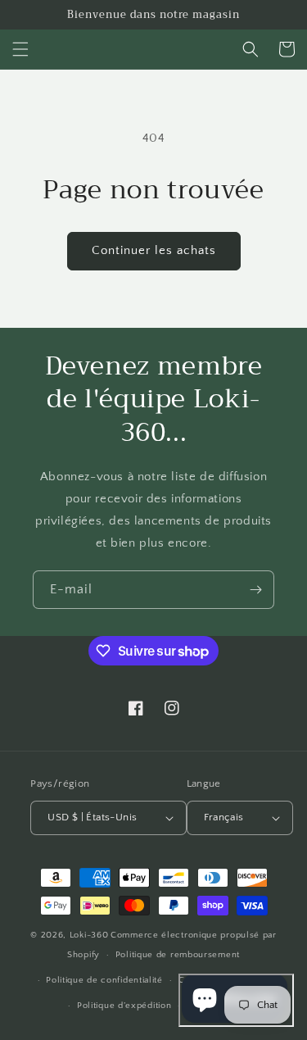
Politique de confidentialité (104, 980)
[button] (20, 49)
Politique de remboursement (177, 955)
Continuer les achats (154, 250)
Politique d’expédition (124, 1005)
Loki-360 (89, 935)
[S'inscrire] (255, 589)
